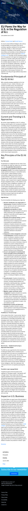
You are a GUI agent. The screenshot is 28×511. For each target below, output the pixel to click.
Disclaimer (3, 444)
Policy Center (4, 497)
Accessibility (4, 499)
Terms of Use (4, 492)
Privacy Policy (4, 494)
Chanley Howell (9, 41)
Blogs (4, 464)
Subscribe (3, 502)
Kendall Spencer (19, 41)
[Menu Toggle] (22, 3)
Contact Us (3, 504)
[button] (24, 3)
